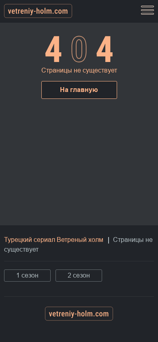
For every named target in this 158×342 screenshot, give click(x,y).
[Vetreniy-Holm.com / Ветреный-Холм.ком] (38, 11)
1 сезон (27, 275)
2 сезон (79, 275)
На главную (79, 89)
